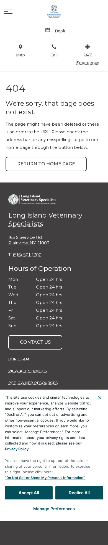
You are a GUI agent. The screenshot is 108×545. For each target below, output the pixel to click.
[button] (8, 11)
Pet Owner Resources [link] (33, 382)
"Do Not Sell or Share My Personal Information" (45, 477)
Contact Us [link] (35, 342)
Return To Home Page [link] (46, 163)
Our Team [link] (18, 359)
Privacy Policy (17, 449)
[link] (54, 11)
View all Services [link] (27, 371)
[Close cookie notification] (100, 398)
